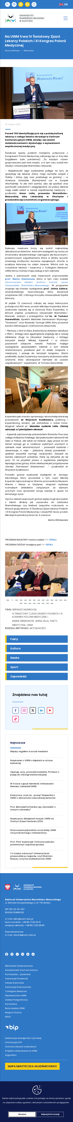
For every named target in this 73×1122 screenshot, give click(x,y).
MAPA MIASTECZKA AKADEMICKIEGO (32, 1066)
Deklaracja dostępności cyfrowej (23, 1038)
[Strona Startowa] (36, 18)
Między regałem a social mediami (29, 751)
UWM (30, 625)
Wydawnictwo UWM (15, 995)
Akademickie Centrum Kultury (21, 970)
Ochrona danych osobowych (20, 1046)
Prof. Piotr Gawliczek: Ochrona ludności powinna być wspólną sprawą (32, 843)
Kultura (15, 648)
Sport (14, 667)
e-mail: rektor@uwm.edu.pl (19, 918)
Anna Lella (42, 621)
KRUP (8, 1016)
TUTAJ (52, 539)
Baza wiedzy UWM (15, 1008)
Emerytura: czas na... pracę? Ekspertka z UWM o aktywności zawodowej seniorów (33, 797)
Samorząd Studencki (16, 978)
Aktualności (29, 50)
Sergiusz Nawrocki (24, 609)
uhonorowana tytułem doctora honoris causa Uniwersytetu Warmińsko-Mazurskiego (36, 284)
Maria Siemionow (23, 621)
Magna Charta (13, 1012)
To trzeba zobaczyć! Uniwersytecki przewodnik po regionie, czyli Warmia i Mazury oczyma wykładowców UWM (31, 856)
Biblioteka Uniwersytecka (19, 965)
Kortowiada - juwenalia (18, 974)
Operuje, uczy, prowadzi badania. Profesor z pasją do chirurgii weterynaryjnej (34, 773)
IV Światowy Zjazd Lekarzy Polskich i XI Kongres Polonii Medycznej (37, 615)
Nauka (14, 658)
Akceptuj (22, 1114)
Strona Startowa (12, 50)
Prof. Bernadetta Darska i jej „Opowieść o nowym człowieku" (33, 808)
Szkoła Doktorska (14, 982)
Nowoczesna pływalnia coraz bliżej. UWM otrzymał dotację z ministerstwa (33, 831)
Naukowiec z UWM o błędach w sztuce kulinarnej (31, 762)
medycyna (18, 625)
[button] (7, 4)
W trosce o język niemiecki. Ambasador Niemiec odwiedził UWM (32, 785)
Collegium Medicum (16, 991)
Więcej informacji (50, 1114)
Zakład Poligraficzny (16, 999)
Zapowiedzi (18, 676)
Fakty (53, 621)
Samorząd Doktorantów (18, 987)
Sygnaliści (10, 1055)
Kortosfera (11, 1004)
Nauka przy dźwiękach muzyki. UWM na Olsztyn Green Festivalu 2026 (32, 820)
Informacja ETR (13, 1042)
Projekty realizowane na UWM (21, 1050)
